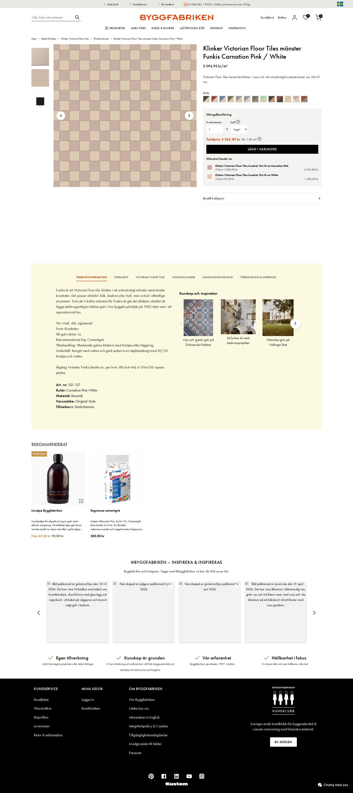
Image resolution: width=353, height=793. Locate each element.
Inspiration (237, 28)
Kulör (206, 93)
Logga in (88, 699)
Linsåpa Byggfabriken (46, 511)
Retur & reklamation (48, 735)
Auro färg (138, 28)
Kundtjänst (41, 699)
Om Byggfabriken (142, 699)
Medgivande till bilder (145, 743)
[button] (61, 115)
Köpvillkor (41, 717)
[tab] (262, 198)
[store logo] (176, 17)
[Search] (77, 17)
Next (295, 323)
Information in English (144, 717)
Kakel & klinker (163, 28)
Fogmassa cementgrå (105, 511)
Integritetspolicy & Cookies (148, 726)
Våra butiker (42, 708)
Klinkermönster (101, 38)
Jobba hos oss (139, 708)
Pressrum (135, 752)
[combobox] (52, 17)
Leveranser (42, 726)
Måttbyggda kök (192, 28)
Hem (33, 38)
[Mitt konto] (295, 17)
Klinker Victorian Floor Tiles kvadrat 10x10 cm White (246, 175)
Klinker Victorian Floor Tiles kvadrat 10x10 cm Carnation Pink (251, 165)
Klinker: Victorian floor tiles (75, 38)
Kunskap (216, 28)
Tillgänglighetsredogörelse (148, 735)
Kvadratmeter (214, 122)
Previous (181, 323)
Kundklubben (91, 708)
